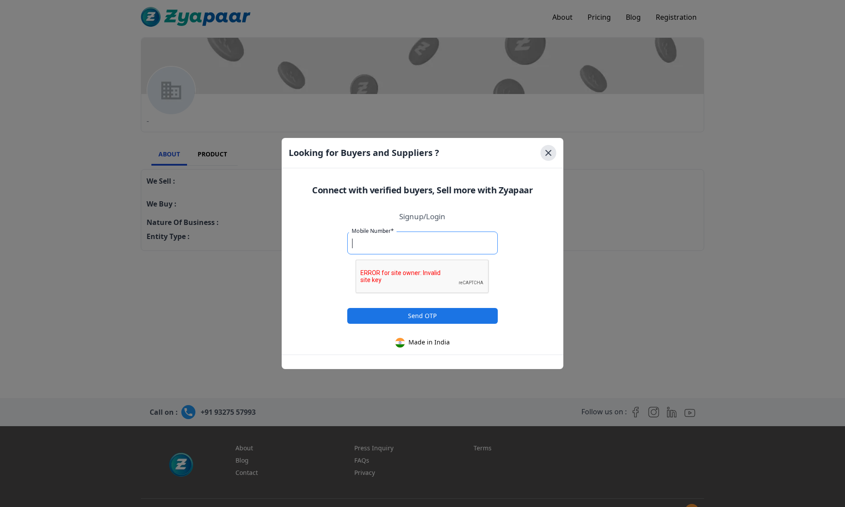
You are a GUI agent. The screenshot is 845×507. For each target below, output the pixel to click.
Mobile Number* (373, 231)
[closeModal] (548, 153)
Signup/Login (422, 216)
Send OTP (422, 315)
